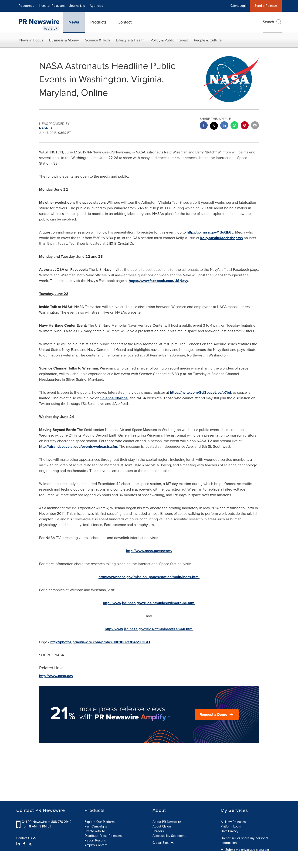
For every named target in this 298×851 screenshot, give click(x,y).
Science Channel (114, 398)
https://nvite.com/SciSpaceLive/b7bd (200, 392)
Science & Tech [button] (97, 40)
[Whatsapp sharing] (234, 125)
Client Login (238, 5)
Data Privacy (229, 831)
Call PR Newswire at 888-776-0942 (46, 821)
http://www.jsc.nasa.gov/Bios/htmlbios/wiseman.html (149, 629)
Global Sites (161, 843)
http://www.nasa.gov (56, 675)
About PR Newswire (166, 821)
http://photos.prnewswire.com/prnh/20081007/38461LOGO (100, 642)
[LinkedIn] (18, 844)
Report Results (95, 840)
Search (268, 21)
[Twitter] (30, 844)
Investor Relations (52, 5)
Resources (26, 5)
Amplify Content (96, 845)
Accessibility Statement (169, 835)
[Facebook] (24, 844)
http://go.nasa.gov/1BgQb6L (210, 232)
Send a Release (265, 5)
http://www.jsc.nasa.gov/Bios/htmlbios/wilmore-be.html (149, 603)
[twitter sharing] (214, 126)
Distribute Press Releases (103, 835)
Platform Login (231, 826)
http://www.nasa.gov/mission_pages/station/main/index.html (149, 577)
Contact (125, 22)
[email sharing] (255, 125)
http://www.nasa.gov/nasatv (149, 550)
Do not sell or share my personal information (244, 840)
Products (98, 22)
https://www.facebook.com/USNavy (158, 280)
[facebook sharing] (204, 125)
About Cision (161, 826)
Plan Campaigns (96, 826)
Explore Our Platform (100, 821)
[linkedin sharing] (224, 125)
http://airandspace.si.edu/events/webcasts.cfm (78, 446)
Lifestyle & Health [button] (130, 40)
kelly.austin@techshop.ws (221, 238)
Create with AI (95, 831)
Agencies (96, 5)
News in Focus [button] (31, 40)
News (73, 22)
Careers (158, 831)
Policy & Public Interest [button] (169, 40)
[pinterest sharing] (245, 125)
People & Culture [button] (208, 40)
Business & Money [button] (64, 40)
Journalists (77, 5)
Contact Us (24, 838)
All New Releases (233, 821)
